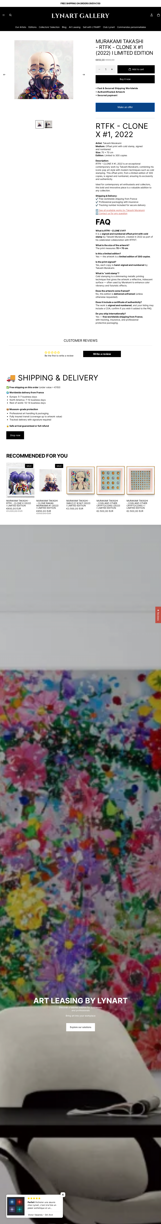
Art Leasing (74, 27)
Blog (64, 27)
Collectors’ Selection (49, 27)
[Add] (29, 493)
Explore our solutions (80, 1027)
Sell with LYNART (92, 27)
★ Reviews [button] (158, 615)
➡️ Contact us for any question (111, 213)
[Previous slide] (3, 75)
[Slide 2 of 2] (48, 124)
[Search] (10, 15)
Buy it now (125, 79)
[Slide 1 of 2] (39, 124)
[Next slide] (84, 75)
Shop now (15, 435)
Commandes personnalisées (131, 27)
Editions (32, 27)
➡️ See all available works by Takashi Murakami (120, 210)
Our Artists (20, 27)
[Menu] (3, 15)
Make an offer (125, 109)
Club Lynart (109, 27)
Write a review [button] (102, 354)
